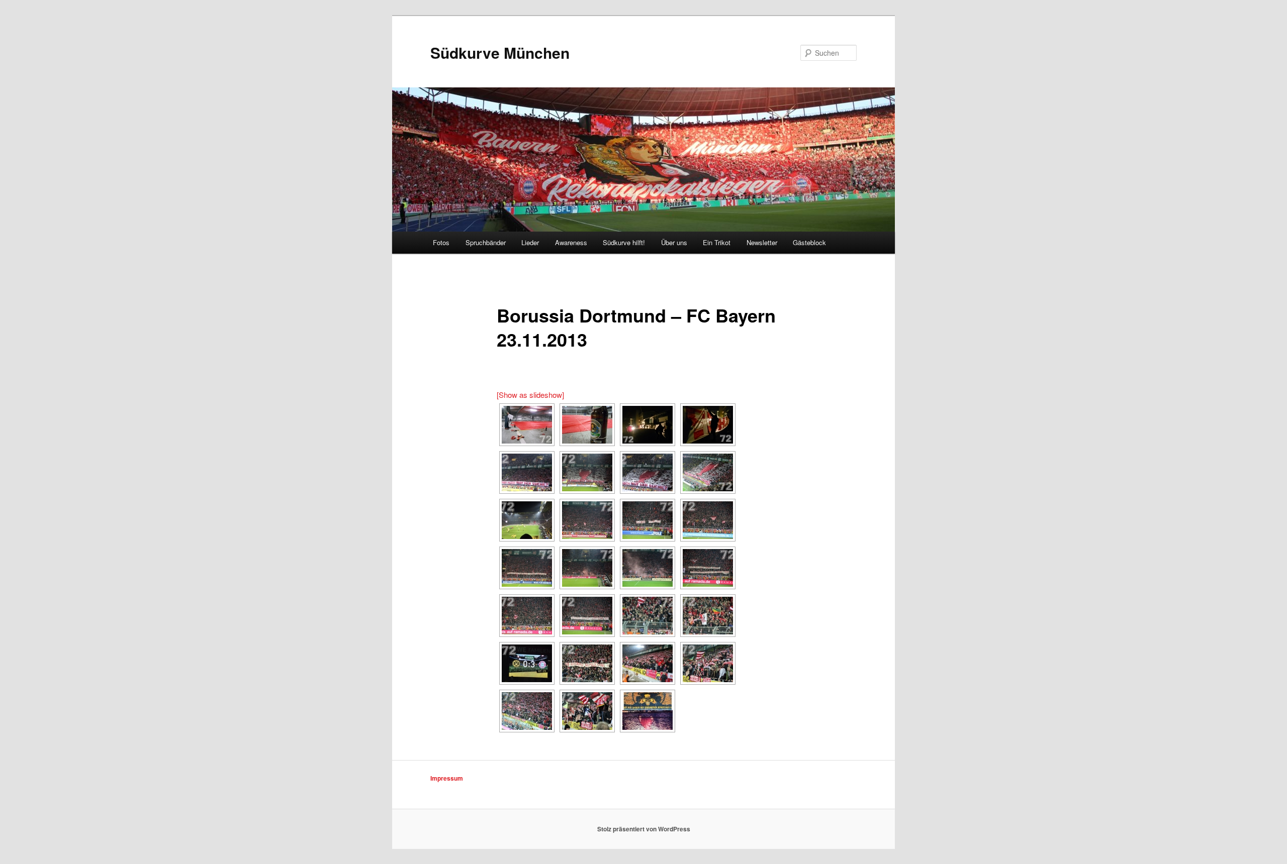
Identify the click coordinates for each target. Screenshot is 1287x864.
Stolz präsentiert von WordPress (643, 828)
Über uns (674, 242)
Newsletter (762, 242)
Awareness (571, 242)
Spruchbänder (486, 242)
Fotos (441, 242)
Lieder (530, 242)
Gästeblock (809, 242)
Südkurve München (500, 52)
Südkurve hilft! (624, 242)
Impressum (446, 778)
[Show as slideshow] (530, 394)
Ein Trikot (716, 242)
